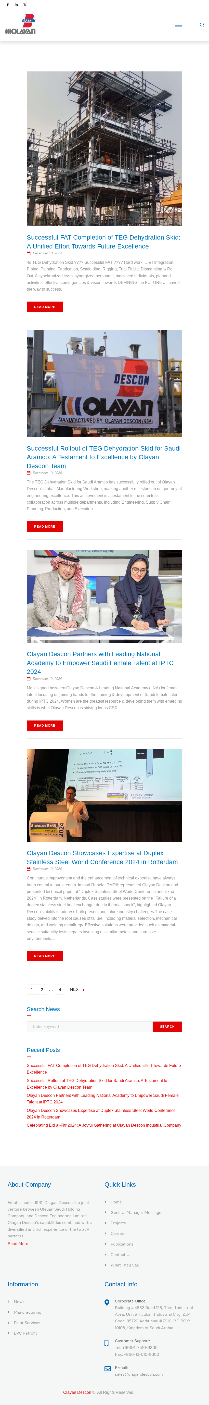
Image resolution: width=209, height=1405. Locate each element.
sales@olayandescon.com (139, 1374)
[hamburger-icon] (178, 25)
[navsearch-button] (202, 25)
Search (167, 1026)
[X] (25, 5)
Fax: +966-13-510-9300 (137, 1354)
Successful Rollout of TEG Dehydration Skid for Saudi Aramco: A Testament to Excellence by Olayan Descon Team (104, 457)
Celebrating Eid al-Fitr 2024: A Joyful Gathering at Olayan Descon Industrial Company (104, 1125)
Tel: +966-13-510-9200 (136, 1347)
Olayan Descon (77, 1392)
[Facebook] (7, 5)
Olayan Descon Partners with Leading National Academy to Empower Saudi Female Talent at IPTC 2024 (100, 662)
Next (76, 988)
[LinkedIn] (16, 5)
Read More (44, 307)
